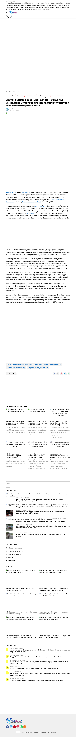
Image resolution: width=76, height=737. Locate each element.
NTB (33, 97)
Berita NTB (21, 95)
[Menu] (7, 11)
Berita (15, 95)
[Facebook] (7, 727)
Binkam (37, 95)
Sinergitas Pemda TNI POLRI (55, 97)
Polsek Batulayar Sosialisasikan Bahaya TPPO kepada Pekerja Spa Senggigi (60, 455)
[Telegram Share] (65, 373)
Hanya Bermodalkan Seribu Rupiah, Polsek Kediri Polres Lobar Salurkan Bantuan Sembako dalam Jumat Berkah (43, 527)
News (30, 97)
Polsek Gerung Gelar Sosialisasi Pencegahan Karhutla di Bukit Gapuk (37, 7)
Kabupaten (26, 202)
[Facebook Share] (54, 373)
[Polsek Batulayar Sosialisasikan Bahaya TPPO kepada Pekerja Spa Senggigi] (60, 446)
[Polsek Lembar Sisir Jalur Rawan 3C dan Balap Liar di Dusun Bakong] (60, 414)
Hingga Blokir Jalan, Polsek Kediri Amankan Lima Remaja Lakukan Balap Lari (41, 507)
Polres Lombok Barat (15, 548)
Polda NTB (11, 557)
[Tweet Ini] (57, 373)
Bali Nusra (9, 95)
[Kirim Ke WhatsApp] (69, 373)
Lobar (64, 95)
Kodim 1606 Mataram (15, 554)
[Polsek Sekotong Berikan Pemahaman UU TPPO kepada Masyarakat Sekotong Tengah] (38, 446)
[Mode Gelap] (7, 16)
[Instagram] (17, 727)
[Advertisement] (41, 47)
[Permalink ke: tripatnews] (7, 109)
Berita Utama (30, 95)
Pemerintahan (40, 97)
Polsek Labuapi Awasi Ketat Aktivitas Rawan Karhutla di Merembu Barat (28, 3)
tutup (18, 731)
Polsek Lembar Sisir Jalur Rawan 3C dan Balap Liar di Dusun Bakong (59, 423)
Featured (50, 95)
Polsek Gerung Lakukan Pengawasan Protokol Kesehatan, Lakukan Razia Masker (40, 535)
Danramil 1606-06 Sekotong (23, 364)
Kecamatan (10, 202)
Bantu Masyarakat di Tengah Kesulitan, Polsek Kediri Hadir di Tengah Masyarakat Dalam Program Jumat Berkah (39, 500)
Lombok (8, 97)
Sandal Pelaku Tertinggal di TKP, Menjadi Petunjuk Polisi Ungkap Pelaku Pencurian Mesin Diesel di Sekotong (40, 512)
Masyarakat (26, 192)
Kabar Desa (58, 95)
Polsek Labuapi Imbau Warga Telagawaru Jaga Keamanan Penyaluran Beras (38, 423)
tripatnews (12, 109)
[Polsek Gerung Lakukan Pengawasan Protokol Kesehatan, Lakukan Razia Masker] (9, 535)
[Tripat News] (13, 12)
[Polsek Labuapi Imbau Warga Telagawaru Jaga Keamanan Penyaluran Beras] (38, 414)
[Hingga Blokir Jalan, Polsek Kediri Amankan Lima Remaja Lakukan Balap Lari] (30, 505)
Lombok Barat (16, 97)
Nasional (25, 97)
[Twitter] (11, 727)
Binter (45, 206)
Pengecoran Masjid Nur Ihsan (38, 368)
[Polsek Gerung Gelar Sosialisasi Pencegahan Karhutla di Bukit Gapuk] (16, 446)
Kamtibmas (11, 560)
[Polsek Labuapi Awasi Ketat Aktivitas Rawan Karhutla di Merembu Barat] (16, 414)
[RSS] (24, 727)
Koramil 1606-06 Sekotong (16, 368)
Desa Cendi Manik (57, 200)
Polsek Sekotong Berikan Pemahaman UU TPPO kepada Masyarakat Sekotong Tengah (36, 455)
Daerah (43, 95)
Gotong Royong (55, 364)
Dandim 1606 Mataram (15, 551)
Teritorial (38, 206)
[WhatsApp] (21, 727)
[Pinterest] (14, 727)
